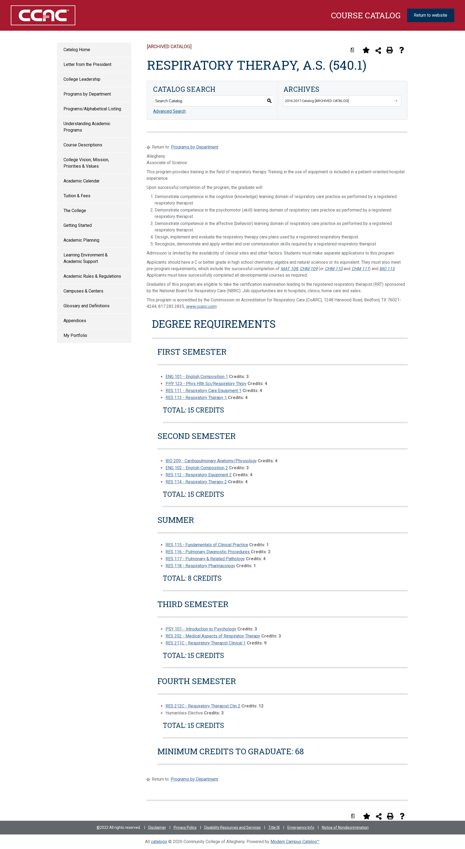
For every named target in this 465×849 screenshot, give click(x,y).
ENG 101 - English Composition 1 (196, 376)
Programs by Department (87, 94)
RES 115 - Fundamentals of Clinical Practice (206, 544)
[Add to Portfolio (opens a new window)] (366, 50)
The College (75, 210)
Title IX (274, 827)
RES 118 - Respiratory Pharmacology (200, 565)
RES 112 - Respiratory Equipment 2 (198, 474)
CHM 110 (334, 268)
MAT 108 (289, 268)
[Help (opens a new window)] (401, 50)
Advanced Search (169, 111)
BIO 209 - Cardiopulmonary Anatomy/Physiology (211, 460)
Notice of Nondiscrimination (345, 827)
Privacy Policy (185, 827)
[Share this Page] (378, 50)
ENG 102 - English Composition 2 (196, 467)
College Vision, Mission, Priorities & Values (86, 163)
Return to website (430, 15)
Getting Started (78, 225)
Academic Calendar (82, 181)
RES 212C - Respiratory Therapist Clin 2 (202, 706)
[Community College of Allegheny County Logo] (43, 15)
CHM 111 (360, 268)
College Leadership (82, 79)
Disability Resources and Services (232, 827)
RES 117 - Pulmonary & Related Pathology (205, 558)
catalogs (159, 841)
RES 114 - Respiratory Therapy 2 (196, 481)
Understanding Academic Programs (87, 127)
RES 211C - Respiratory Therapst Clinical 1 (205, 643)
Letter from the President (87, 64)
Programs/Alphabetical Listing (92, 108)
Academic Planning (81, 240)
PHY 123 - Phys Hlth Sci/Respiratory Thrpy (205, 383)
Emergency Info (300, 827)
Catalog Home (77, 49)
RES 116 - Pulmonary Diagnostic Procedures (207, 551)
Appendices (75, 320)
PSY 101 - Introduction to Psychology (200, 629)
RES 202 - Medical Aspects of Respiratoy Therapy (212, 636)
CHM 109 (309, 268)
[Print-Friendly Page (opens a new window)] (389, 50)
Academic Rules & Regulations (92, 276)
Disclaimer (157, 827)
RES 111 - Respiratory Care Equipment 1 (203, 390)
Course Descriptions (83, 144)
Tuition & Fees (77, 195)
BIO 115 (386, 268)
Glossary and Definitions (87, 305)
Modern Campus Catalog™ (294, 841)
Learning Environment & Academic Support (86, 258)
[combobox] (342, 101)
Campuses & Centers (83, 291)
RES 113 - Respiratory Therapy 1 (196, 397)
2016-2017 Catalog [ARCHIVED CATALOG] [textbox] (317, 101)
